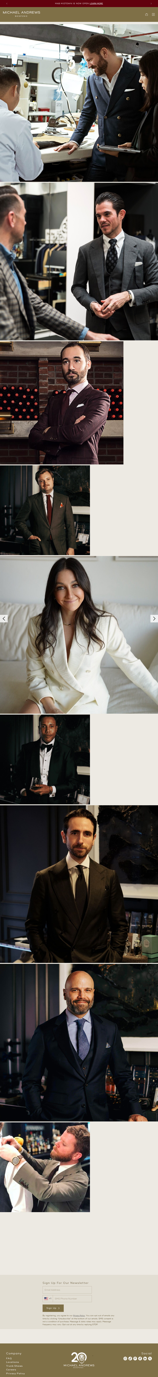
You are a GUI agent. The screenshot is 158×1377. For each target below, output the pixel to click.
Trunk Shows (14, 1366)
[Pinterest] (135, 1358)
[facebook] (140, 1358)
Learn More (96, 3)
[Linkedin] (145, 1358)
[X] (150, 1358)
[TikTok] (130, 1358)
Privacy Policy (79, 1316)
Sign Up (51, 1308)
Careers (11, 1370)
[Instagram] (125, 1358)
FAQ (9, 1358)
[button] (146, 14)
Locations (12, 1362)
